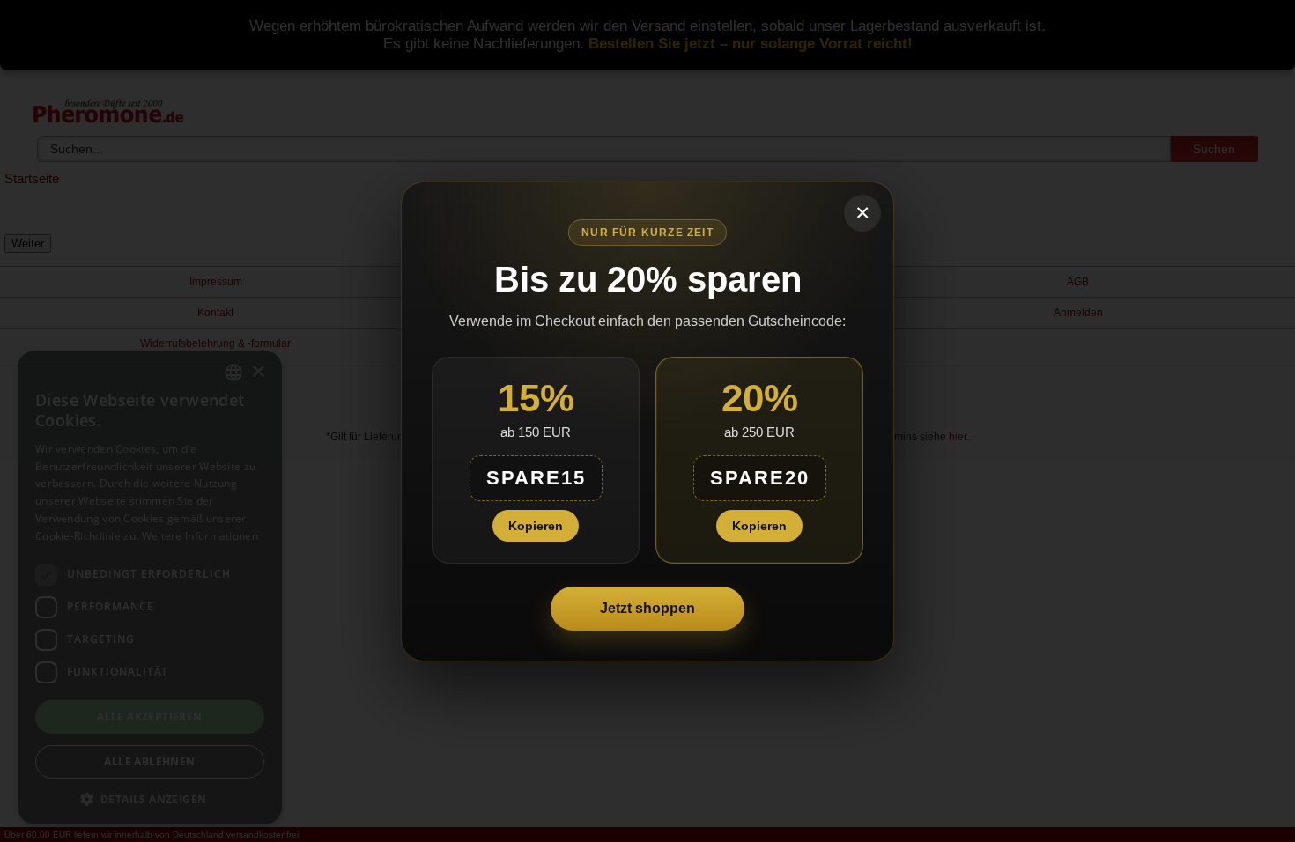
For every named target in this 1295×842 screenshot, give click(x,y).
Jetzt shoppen (647, 608)
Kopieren (535, 526)
